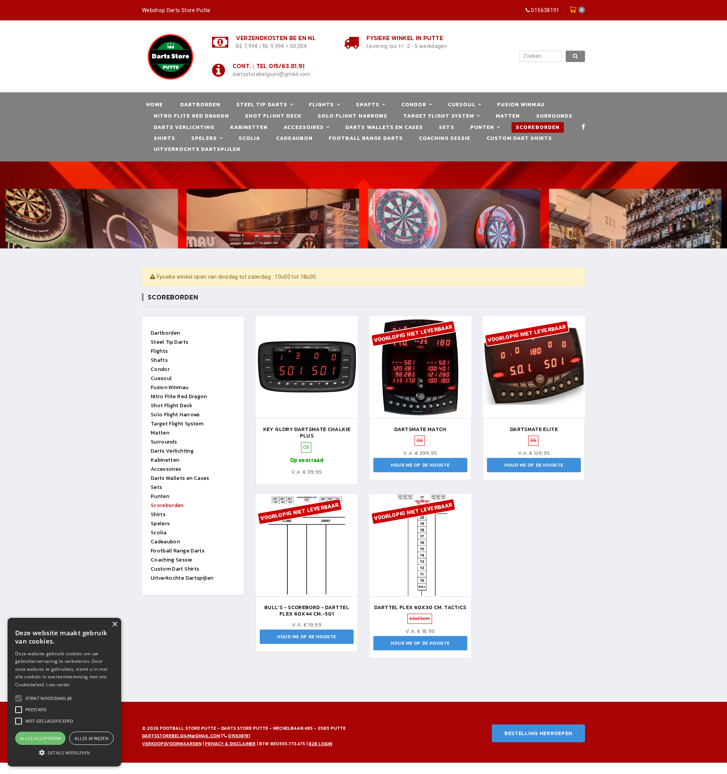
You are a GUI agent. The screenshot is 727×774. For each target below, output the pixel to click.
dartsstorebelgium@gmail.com (271, 74)
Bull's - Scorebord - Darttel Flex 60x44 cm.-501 (306, 610)
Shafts (367, 105)
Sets (446, 127)
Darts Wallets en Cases (384, 127)
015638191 (545, 10)
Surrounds (554, 116)
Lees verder (58, 684)
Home (154, 105)
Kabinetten (249, 127)
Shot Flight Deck (273, 116)
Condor (413, 105)
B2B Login (320, 743)
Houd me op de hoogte (420, 465)
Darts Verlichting (184, 127)
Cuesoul (461, 105)
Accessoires (304, 127)
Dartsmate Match (420, 429)
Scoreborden (538, 127)
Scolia (249, 138)
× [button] (114, 624)
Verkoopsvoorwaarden (171, 743)
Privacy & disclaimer (230, 743)
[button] (48, 698)
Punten (482, 127)
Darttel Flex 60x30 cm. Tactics (420, 607)
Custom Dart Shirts (519, 138)
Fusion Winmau (520, 105)
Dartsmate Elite (534, 429)
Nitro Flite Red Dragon (191, 116)
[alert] (64, 692)
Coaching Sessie (445, 138)
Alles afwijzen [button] (91, 738)
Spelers (204, 138)
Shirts (164, 138)
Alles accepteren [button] (40, 738)
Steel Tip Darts (261, 105)
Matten (508, 116)
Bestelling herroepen (538, 733)
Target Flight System (438, 116)
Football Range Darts (366, 138)
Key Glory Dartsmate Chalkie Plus (306, 432)
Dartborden (200, 105)
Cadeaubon (294, 138)
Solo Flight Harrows (352, 116)
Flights (321, 105)
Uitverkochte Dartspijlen (197, 149)
